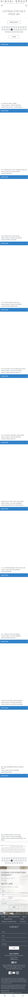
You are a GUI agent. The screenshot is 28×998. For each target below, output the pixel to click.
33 (7, 27)
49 (18, 29)
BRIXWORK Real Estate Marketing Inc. (8, 992)
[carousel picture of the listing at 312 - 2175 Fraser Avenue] (14, 520)
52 (25, 29)
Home (3, 916)
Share (14, 36)
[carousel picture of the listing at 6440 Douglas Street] (14, 453)
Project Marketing (9, 921)
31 (2, 27)
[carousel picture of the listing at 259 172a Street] (14, 321)
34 (9, 27)
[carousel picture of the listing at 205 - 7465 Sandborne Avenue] (14, 719)
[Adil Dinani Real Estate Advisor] (14, 3)
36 (13, 27)
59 (19, 31)
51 (23, 29)
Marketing (8, 919)
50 (20, 29)
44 (7, 29)
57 (15, 31)
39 (20, 27)
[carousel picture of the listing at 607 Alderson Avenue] (14, 787)
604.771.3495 (7, 883)
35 (11, 27)
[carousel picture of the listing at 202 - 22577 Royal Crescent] (14, 387)
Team (22, 919)
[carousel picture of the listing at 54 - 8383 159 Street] (14, 55)
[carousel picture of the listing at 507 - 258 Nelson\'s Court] (14, 122)
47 (13, 29)
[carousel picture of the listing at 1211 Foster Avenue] (14, 254)
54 (8, 31)
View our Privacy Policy (5, 990)
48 (16, 29)
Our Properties (14, 916)
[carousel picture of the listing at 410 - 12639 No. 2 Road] (14, 586)
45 (9, 29)
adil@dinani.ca (14, 959)
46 (11, 29)
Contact (23, 921)
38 (18, 27)
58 (17, 31)
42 (2, 29)
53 (5, 31)
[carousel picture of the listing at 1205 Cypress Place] (14, 188)
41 (25, 27)
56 (12, 31)
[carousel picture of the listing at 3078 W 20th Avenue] (14, 652)
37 (16, 27)
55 (10, 31)
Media (24, 916)
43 (4, 29)
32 (4, 27)
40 (23, 27)
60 (22, 31)
